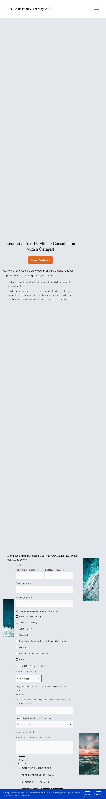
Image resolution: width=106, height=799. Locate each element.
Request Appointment (40, 260)
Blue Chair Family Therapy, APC (29, 9)
